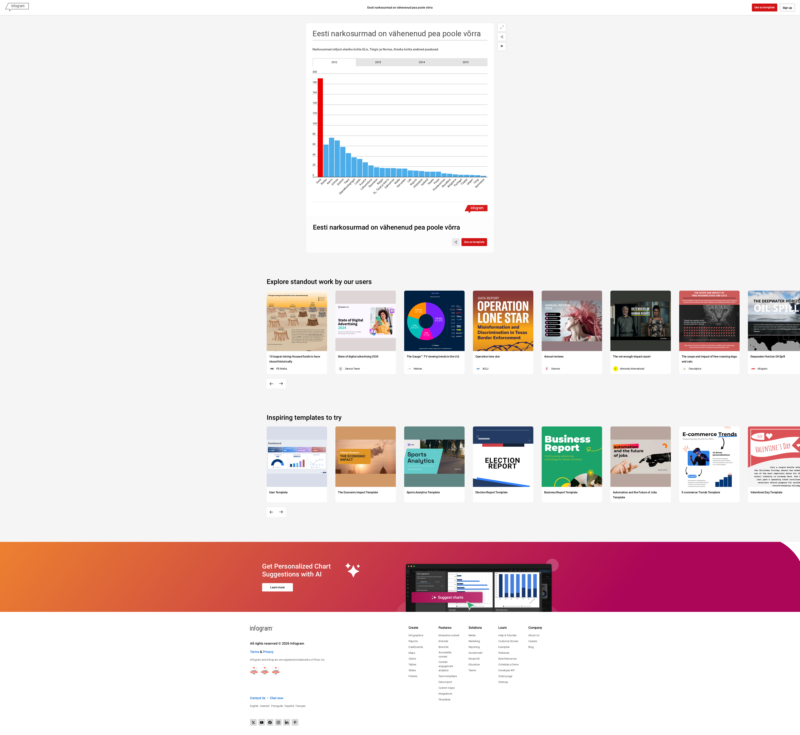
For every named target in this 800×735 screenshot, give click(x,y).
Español (289, 706)
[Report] (502, 46)
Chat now (276, 698)
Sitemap (503, 682)
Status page (505, 676)
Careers (532, 641)
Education (474, 664)
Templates (444, 699)
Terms (254, 652)
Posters (413, 676)
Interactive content (449, 635)
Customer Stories (508, 641)
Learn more (277, 587)
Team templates (448, 676)
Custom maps (447, 687)
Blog (531, 647)
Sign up (787, 7)
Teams (472, 670)
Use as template (764, 7)
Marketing (474, 641)
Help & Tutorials (507, 635)
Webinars (503, 652)
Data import (445, 682)
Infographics (416, 635)
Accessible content (445, 654)
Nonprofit (474, 658)
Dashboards (416, 647)
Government (475, 652)
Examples (504, 647)
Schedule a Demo (508, 664)
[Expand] (502, 27)
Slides (412, 670)
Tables (412, 664)
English (254, 706)
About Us (533, 635)
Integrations (445, 693)
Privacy (268, 652)
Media (472, 635)
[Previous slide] (271, 384)
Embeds (443, 641)
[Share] (502, 37)
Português (277, 706)
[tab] (334, 62)
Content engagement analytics (446, 666)
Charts (412, 658)
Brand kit (444, 647)
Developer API (506, 670)
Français (300, 706)
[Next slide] (281, 384)
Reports (413, 641)
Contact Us (257, 698)
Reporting (474, 647)
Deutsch (265, 706)
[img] (320, 127)
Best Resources (507, 658)
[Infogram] (17, 7)
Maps (412, 652)
